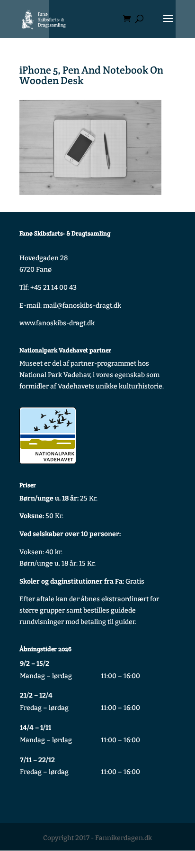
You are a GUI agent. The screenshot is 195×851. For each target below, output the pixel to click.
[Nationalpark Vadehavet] (47, 435)
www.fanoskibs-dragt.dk (57, 323)
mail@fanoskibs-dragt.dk (82, 306)
